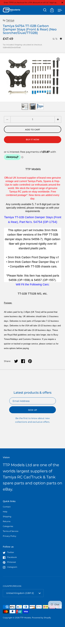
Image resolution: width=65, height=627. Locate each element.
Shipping (18, 45)
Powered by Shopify (41, 617)
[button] (58, 119)
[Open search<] (45, 10)
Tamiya (10, 20)
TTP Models (25, 617)
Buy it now (32, 139)
